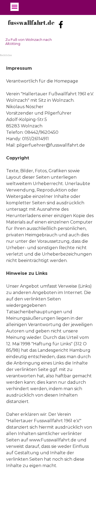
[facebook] (60, 24)
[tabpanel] (48, 267)
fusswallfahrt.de (31, 22)
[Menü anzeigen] (14, 7)
